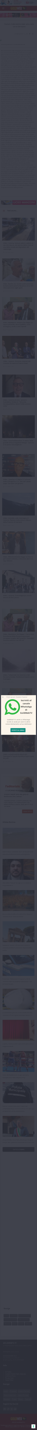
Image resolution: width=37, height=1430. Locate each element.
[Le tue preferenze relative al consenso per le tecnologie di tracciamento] (33, 1426)
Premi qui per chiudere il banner (16, 697)
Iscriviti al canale (18, 730)
